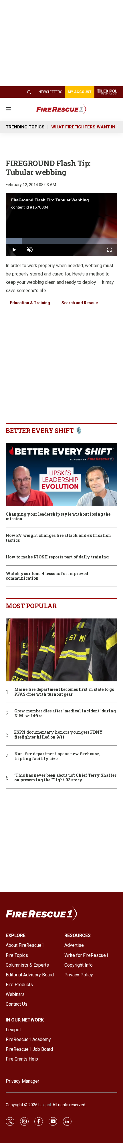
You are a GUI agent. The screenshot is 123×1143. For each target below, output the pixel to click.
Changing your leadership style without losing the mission (58, 517)
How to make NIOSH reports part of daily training (57, 557)
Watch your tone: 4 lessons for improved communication (47, 576)
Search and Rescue (79, 302)
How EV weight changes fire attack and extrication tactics (58, 538)
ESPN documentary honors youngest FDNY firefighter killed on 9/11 (58, 735)
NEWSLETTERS (50, 92)
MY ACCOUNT (80, 92)
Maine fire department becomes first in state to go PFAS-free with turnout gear (64, 692)
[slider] (61, 241)
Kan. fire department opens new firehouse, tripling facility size (57, 756)
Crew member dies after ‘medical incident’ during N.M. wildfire (65, 713)
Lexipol (44, 1104)
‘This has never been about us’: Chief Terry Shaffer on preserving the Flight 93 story (65, 778)
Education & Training (30, 302)
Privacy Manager (22, 1081)
